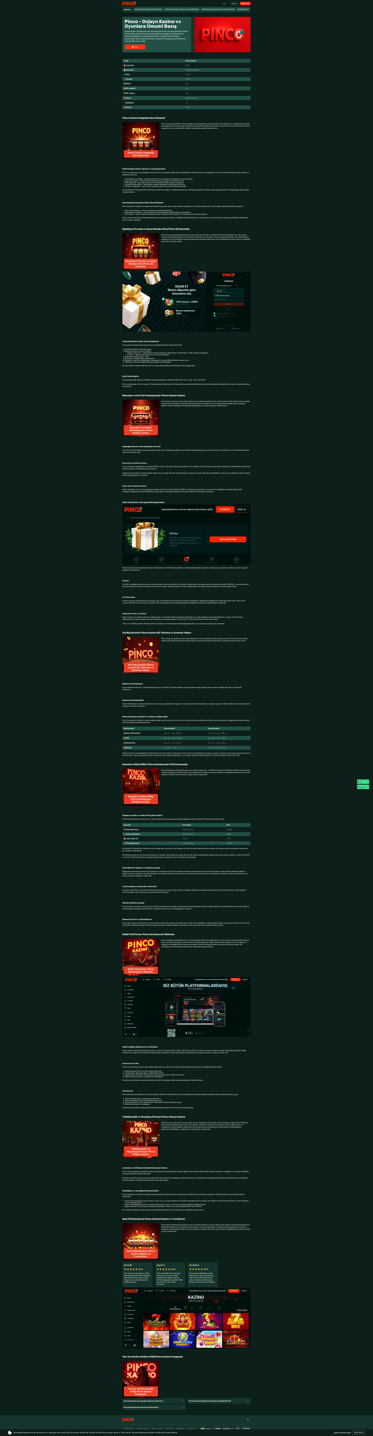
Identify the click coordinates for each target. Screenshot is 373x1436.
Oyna (136, 47)
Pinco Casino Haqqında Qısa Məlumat (148, 9)
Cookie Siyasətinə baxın (342, 1432)
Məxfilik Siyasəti (129, 1429)
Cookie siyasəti (169, 1429)
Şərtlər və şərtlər (156, 1429)
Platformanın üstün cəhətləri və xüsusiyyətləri (182, 9)
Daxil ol (234, 3)
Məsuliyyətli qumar (143, 1429)
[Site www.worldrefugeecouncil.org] (130, 3)
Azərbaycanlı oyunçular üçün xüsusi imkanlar (218, 9)
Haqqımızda (180, 1429)
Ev (224, 3)
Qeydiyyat (245, 3)
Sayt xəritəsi (191, 1429)
